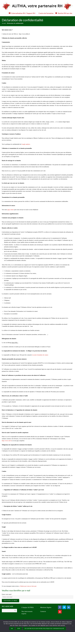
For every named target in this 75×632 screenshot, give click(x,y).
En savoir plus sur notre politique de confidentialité (44, 628)
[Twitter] (64, 607)
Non (18, 628)
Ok (12, 628)
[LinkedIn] (68, 607)
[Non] (73, 626)
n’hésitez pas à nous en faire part (27, 586)
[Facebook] (60, 607)
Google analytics (25, 144)
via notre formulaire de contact (40, 355)
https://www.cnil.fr (7, 440)
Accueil (4, 23)
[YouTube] (60, 611)
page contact (10, 209)
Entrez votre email (6, 594)
